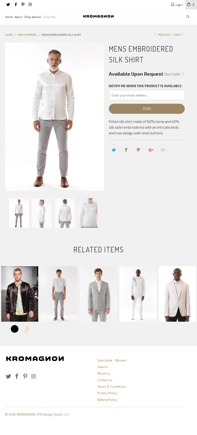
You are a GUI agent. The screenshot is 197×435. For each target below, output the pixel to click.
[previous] (10, 116)
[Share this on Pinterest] (138, 150)
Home (9, 17)
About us (103, 373)
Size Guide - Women (112, 360)
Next (178, 34)
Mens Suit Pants (59, 294)
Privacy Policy (107, 393)
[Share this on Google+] (151, 150)
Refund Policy (107, 400)
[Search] (188, 17)
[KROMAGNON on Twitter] (8, 4)
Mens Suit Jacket (98, 294)
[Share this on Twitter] (114, 150)
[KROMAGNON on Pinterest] (23, 4)
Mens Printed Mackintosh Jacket (137, 294)
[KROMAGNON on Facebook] (15, 4)
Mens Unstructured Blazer (177, 294)
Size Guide (172, 74)
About (19, 17)
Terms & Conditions (111, 386)
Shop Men (49, 17)
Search (102, 367)
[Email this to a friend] (163, 150)
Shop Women (33, 17)
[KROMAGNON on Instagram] (30, 4)
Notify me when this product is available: (145, 86)
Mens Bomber (19, 294)
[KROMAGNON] (98, 16)
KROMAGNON (26, 414)
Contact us (104, 380)
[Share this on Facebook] (126, 150)
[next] (98, 116)
